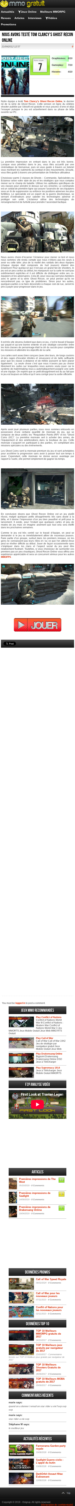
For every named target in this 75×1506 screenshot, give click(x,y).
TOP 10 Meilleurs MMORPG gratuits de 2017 (48, 1333)
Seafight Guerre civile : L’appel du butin (49, 1461)
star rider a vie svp (19, 1419)
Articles (19, 18)
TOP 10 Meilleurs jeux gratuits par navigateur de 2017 (49, 1348)
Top (68, 1493)
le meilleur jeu (16, 1428)
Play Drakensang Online (49, 1053)
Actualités (7, 11)
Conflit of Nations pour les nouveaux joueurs (49, 1309)
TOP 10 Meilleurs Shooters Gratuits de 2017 (48, 1367)
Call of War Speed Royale (51, 1279)
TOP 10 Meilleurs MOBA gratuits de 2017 (50, 1380)
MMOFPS (6, 557)
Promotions (8, 24)
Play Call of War (44, 1038)
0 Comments (37, 1185)
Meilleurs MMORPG (52, 11)
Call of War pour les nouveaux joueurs (48, 1295)
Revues (6, 18)
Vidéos (52, 18)
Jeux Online (29, 11)
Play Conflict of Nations (49, 1017)
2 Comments (54, 1340)
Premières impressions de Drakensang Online (34, 1208)
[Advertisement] (37, 815)
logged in (20, 1003)
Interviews (35, 18)
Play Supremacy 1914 (48, 1067)
